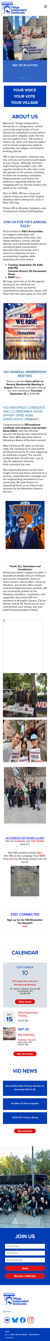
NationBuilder (34, 1334)
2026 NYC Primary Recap (25, 1117)
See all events (25, 1054)
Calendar (20, 841)
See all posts (25, 1131)
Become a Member (25, 1276)
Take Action (37, 841)
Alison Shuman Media (19, 1334)
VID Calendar (25, 65)
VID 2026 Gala (26, 1035)
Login (7, 1331)
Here (39, 853)
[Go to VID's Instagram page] (30, 1320)
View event (24, 1002)
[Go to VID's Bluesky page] (14, 1320)
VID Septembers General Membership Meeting (25, 982)
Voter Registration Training (28, 1014)
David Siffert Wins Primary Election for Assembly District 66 (25, 1087)
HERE (42, 856)
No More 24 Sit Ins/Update (25, 1103)
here (17, 277)
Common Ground (26, 1040)
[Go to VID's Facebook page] (22, 1320)
